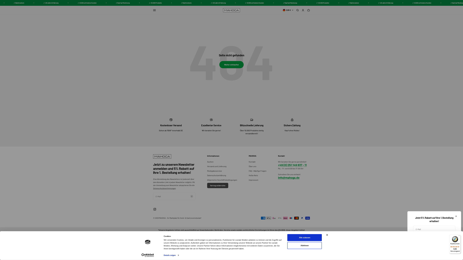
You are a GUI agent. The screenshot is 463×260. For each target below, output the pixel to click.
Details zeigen (170, 255)
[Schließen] (456, 216)
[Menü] (459, 236)
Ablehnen (305, 245)
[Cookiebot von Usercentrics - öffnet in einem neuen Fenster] (147, 255)
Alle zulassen (304, 238)
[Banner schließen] (327, 235)
